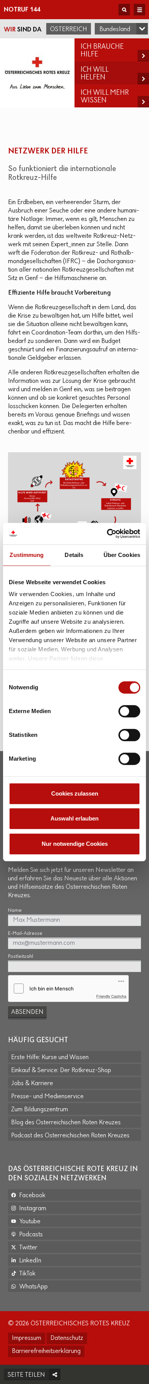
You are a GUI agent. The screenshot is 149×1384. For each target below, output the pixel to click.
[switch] (129, 711)
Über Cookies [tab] (122, 555)
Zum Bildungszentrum (39, 1109)
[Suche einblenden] (124, 9)
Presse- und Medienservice (47, 1096)
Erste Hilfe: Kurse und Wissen (50, 1057)
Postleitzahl (20, 956)
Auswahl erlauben (74, 818)
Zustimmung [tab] (27, 555)
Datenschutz (66, 1338)
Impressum (26, 1338)
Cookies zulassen (74, 793)
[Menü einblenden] (139, 9)
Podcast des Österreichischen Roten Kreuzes (70, 1135)
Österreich (68, 29)
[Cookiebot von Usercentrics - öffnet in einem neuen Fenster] (107, 534)
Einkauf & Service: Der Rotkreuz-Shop (61, 1070)
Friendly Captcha (111, 996)
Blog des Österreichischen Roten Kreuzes (66, 1122)
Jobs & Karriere (32, 1083)
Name (15, 910)
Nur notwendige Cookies (75, 843)
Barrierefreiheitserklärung (46, 1351)
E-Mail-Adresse (25, 933)
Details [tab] (74, 555)
